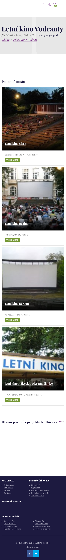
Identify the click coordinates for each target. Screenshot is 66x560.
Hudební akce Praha (12, 529)
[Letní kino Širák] (33, 118)
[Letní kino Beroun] (33, 278)
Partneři (7, 490)
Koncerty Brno (10, 521)
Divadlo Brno (40, 521)
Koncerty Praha (41, 524)
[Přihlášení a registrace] (49, 4)
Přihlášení (35, 485)
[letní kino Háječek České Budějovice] (33, 358)
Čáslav (5, 39)
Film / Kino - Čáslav (25, 39)
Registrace (35, 488)
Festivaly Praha (10, 526)
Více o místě (12, 160)
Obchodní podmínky (40, 490)
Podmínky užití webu (40, 493)
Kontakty (8, 493)
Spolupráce (8, 488)
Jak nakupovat (37, 496)
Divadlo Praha (10, 524)
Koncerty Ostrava (42, 526)
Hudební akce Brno (43, 529)
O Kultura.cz (9, 485)
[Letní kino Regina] (33, 198)
